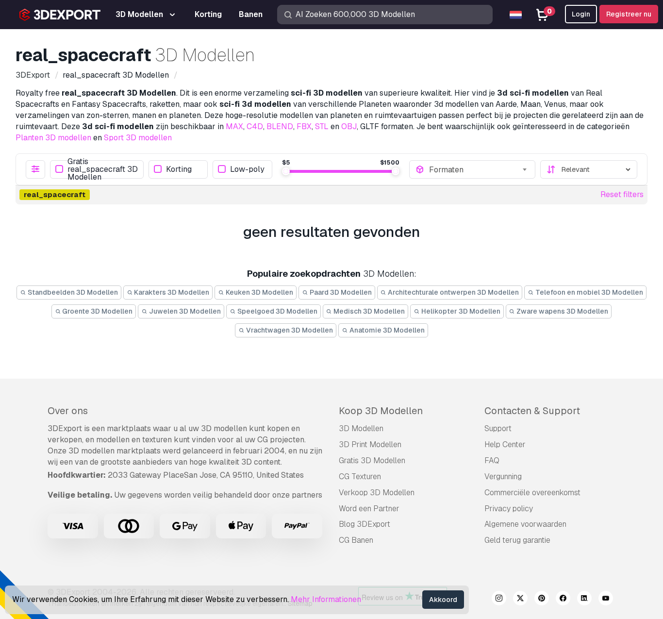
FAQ (491, 460)
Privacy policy (508, 508)
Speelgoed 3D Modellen (276, 311)
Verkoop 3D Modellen (376, 492)
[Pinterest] (541, 599)
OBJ (349, 126)
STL (322, 126)
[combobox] (479, 169)
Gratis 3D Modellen (372, 460)
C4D (255, 126)
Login (581, 14)
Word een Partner (369, 508)
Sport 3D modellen (138, 138)
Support (498, 428)
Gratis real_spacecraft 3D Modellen (102, 169)
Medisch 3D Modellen (368, 311)
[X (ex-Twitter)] (520, 599)
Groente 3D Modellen (97, 311)
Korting (179, 169)
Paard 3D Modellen (340, 292)
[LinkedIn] (584, 599)
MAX (234, 126)
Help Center (505, 444)
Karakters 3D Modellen (171, 292)
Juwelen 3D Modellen (184, 311)
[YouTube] (605, 599)
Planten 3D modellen (53, 138)
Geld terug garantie (517, 540)
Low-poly (247, 169)
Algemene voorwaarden (525, 524)
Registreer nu (628, 14)
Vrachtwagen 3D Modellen (289, 330)
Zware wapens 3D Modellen (561, 311)
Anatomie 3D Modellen (386, 330)
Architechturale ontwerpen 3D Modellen (452, 292)
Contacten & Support (532, 410)
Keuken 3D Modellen (258, 292)
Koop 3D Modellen (381, 410)
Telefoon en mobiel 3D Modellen (588, 292)
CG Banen (356, 540)
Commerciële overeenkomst (532, 492)
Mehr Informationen (326, 599)
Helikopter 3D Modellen (460, 311)
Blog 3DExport (364, 524)
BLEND (279, 126)
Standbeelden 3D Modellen (72, 292)
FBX (304, 126)
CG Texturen (360, 476)
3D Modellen (361, 428)
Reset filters (622, 194)
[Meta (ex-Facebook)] (563, 599)
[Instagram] (499, 599)
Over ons (68, 410)
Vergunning (503, 476)
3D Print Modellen (370, 444)
